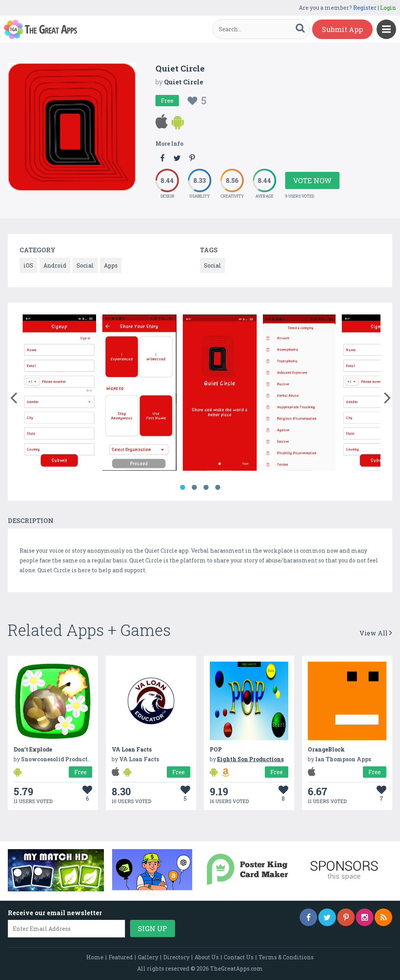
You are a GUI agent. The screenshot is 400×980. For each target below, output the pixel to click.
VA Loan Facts (132, 749)
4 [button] (217, 487)
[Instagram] (364, 917)
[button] (13, 396)
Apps (111, 265)
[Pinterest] (346, 917)
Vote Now (312, 180)
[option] (59, 393)
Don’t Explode (33, 749)
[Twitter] (327, 917)
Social (85, 265)
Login (388, 7)
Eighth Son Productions (250, 759)
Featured (121, 957)
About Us (207, 957)
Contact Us (239, 957)
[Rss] (383, 917)
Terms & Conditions (286, 957)
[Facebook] (308, 917)
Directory (176, 957)
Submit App (342, 29)
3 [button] (206, 487)
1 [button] (182, 487)
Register (365, 7)
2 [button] (194, 487)
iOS (28, 265)
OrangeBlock (326, 749)
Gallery (148, 957)
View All (374, 633)
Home (95, 957)
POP (216, 749)
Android (54, 265)
